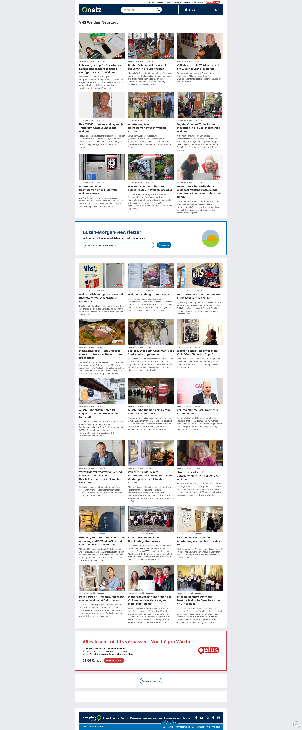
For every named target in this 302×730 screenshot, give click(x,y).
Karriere (124, 718)
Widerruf (216, 727)
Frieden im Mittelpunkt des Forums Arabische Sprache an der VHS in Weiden (198, 600)
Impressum (168, 727)
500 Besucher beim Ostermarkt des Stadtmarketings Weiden (151, 352)
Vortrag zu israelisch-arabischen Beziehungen (198, 411)
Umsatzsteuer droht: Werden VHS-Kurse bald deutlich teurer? (199, 296)
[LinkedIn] (218, 717)
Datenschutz (198, 727)
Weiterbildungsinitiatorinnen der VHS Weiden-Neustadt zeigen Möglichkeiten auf (149, 600)
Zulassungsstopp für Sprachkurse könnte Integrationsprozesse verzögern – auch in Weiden (100, 68)
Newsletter (177, 2)
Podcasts (187, 2)
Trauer (169, 2)
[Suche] (159, 10)
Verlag (116, 718)
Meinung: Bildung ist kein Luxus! (149, 294)
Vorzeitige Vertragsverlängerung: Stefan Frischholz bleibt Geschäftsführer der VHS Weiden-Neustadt (101, 477)
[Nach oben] (296, 724)
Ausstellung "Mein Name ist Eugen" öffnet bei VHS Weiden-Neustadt (99, 413)
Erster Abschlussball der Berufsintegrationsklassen (145, 539)
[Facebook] (196, 717)
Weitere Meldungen (151, 681)
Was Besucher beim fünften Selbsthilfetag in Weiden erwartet (150, 188)
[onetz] (91, 9)
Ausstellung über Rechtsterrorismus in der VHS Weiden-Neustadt (98, 189)
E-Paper (152, 2)
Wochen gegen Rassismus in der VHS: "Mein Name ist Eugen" (197, 352)
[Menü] (207, 9)
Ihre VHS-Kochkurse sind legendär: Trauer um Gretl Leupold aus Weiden (101, 127)
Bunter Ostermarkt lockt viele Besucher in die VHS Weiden (147, 66)
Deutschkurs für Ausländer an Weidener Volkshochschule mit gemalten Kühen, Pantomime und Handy (199, 191)
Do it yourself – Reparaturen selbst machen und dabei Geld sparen (101, 598)
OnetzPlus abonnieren (212, 2)
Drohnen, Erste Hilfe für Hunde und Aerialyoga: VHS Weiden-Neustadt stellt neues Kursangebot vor (102, 541)
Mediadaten (136, 718)
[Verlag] (91, 718)
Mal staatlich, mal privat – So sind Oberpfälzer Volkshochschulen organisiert (101, 298)
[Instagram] (207, 717)
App (160, 718)
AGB (208, 727)
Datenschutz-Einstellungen (177, 718)
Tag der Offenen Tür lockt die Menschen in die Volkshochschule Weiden (198, 127)
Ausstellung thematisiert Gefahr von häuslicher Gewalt (149, 411)
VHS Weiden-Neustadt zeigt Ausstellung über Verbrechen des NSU (198, 541)
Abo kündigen (150, 718)
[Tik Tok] (212, 717)
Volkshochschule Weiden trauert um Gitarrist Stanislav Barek (198, 66)
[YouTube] (201, 717)
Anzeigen (160, 2)
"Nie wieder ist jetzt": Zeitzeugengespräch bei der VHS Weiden (198, 475)
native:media (103, 726)
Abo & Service (198, 2)
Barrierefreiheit (182, 727)
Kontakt (107, 718)
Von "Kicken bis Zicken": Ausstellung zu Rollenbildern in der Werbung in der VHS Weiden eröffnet (151, 477)
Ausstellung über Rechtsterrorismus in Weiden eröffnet (147, 127)
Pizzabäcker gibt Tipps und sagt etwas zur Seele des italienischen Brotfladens (100, 354)
